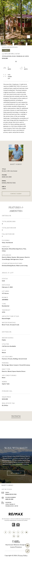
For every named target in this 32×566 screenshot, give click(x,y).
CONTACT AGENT (16, 193)
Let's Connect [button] (16, 473)
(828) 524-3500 (6, 177)
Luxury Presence (16, 547)
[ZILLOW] (18, 536)
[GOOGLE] (13, 536)
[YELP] (18, 532)
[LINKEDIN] (13, 532)
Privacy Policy (22, 555)
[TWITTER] (22, 532)
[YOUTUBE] (26, 532)
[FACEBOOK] (5, 532)
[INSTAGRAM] (9, 532)
